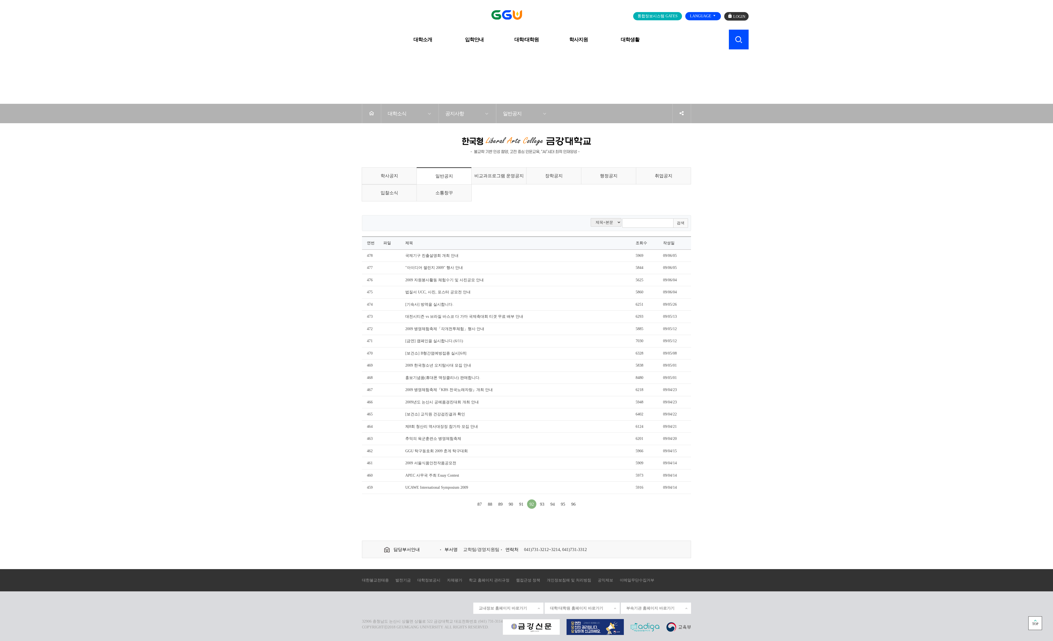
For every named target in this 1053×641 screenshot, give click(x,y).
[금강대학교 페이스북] (453, 608)
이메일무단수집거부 (637, 580)
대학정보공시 (428, 580)
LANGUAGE (701, 16)
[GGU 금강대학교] (525, 15)
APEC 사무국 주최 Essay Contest (432, 475)
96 (573, 504)
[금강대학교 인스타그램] (428, 608)
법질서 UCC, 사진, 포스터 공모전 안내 (438, 292)
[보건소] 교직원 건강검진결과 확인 (435, 414)
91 (521, 504)
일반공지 (512, 113)
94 (552, 504)
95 (563, 504)
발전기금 (403, 580)
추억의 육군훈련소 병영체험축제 (433, 439)
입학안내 (474, 39)
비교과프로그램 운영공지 (499, 175)
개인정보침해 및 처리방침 (569, 580)
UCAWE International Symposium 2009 (436, 487)
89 (500, 504)
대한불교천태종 (375, 580)
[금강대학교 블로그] (466, 608)
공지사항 (454, 113)
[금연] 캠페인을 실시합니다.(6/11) (434, 341)
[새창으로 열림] (531, 627)
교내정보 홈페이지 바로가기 (503, 608)
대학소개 (423, 39)
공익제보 (605, 580)
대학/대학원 (526, 39)
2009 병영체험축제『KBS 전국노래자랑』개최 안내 (449, 390)
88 (490, 504)
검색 (680, 223)
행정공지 (609, 175)
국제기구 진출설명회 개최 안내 (431, 256)
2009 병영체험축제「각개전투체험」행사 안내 (444, 329)
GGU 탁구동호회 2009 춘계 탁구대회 (436, 451)
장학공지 (554, 175)
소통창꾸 (444, 192)
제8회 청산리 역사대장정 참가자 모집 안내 (441, 426)
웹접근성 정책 (528, 580)
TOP (1035, 624)
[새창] (678, 627)
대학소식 (397, 113)
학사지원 (578, 39)
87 (479, 504)
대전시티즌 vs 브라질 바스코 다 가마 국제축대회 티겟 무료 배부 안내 (464, 316)
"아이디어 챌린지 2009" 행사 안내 (434, 268)
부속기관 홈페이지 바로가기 (650, 608)
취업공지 (663, 175)
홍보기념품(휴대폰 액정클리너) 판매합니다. (442, 378)
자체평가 (454, 580)
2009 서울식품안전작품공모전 (430, 463)
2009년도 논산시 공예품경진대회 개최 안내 (442, 402)
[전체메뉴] (313, 36)
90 (511, 504)
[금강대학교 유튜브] (440, 608)
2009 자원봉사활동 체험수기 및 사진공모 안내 (444, 280)
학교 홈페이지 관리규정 (489, 580)
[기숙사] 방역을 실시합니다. (429, 304)
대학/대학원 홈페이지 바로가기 (576, 608)
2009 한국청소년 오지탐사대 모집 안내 (438, 365)
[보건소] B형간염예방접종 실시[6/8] (435, 353)
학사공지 (389, 175)
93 (542, 504)
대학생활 (630, 39)
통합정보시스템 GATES (658, 16)
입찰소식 (389, 192)
